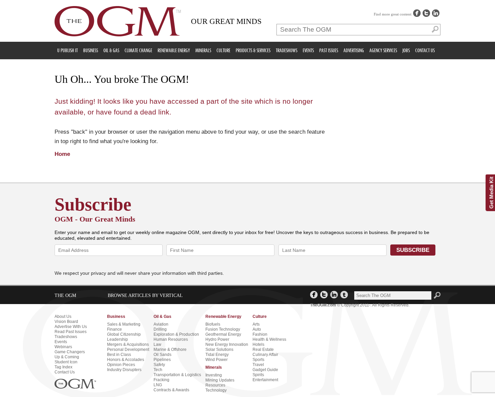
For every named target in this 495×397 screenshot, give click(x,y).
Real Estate (263, 349)
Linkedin (435, 13)
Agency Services (383, 50)
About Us (63, 316)
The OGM (75, 384)
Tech (158, 369)
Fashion (260, 334)
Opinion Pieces (121, 364)
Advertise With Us (71, 326)
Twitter (426, 13)
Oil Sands (162, 354)
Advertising (353, 50)
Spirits (258, 374)
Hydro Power (217, 339)
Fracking (161, 379)
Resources (215, 385)
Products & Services (253, 50)
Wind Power (216, 359)
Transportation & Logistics (177, 374)
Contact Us (425, 50)
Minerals (203, 50)
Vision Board (66, 321)
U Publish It (67, 50)
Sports (258, 359)
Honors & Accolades (125, 359)
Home (62, 154)
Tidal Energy (217, 354)
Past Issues (328, 50)
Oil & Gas (111, 50)
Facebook (417, 13)
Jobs (406, 50)
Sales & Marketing (123, 324)
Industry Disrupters (124, 369)
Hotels (258, 344)
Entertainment (265, 379)
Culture (223, 50)
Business (90, 50)
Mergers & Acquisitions (128, 344)
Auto (257, 329)
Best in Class (119, 354)
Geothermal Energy (223, 334)
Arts (256, 324)
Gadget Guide (265, 369)
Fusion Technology (222, 329)
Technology (216, 390)
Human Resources (171, 339)
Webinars (63, 346)
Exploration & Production (176, 334)
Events (308, 50)
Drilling (160, 329)
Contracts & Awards (171, 390)
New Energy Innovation (226, 344)
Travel (258, 364)
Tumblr (344, 294)
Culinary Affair (265, 354)
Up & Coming (67, 357)
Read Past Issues (71, 331)
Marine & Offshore (170, 349)
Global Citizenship (124, 334)
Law (157, 344)
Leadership (117, 339)
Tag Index (63, 367)
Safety (159, 364)
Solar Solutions (219, 349)
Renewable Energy (174, 50)
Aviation (161, 324)
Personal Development (128, 349)
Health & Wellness (269, 339)
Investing (213, 375)
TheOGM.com (323, 305)
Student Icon (66, 362)
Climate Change (138, 50)
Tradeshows (286, 50)
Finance (114, 329)
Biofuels (212, 324)
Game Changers (70, 352)
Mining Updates (219, 380)
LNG (158, 385)
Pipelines (162, 359)
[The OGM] (118, 21)
